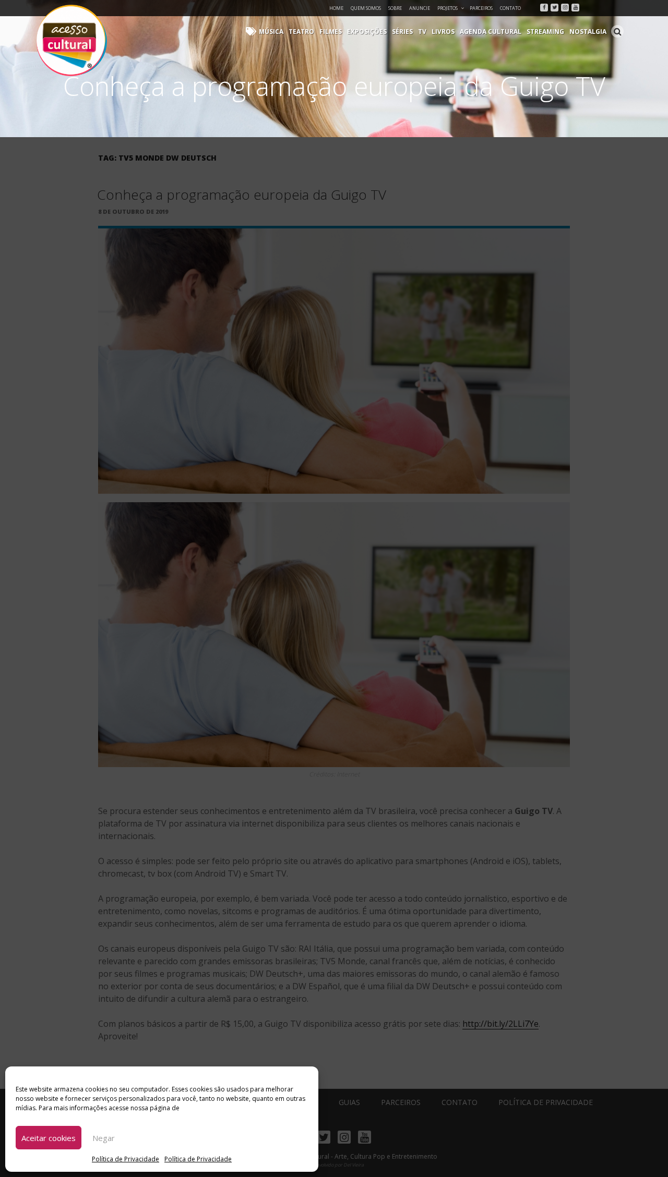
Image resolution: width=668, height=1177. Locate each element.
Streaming (545, 31)
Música (271, 31)
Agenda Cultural (490, 31)
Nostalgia (587, 31)
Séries (402, 31)
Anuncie (419, 8)
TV (422, 31)
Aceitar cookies (48, 1138)
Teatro (301, 31)
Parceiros (481, 8)
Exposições (367, 31)
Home (336, 8)
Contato (510, 8)
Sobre (395, 8)
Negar (103, 1138)
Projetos (447, 8)
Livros (443, 31)
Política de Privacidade (125, 1159)
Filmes (330, 31)
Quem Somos (366, 8)
